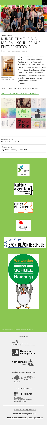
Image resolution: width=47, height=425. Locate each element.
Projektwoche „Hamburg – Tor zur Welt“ (14, 148)
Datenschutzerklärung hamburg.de (24, 414)
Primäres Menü (44, 2)
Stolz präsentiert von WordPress (24, 329)
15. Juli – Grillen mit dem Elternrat (12, 140)
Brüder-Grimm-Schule (20, 51)
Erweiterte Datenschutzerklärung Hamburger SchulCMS (25, 418)
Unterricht (9, 35)
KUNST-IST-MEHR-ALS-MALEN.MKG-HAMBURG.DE (20, 94)
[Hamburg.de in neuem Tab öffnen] (23, 362)
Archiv (3, 35)
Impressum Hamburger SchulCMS (25, 410)
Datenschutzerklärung (7, 329)
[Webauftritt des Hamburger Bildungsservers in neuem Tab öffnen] (23, 352)
